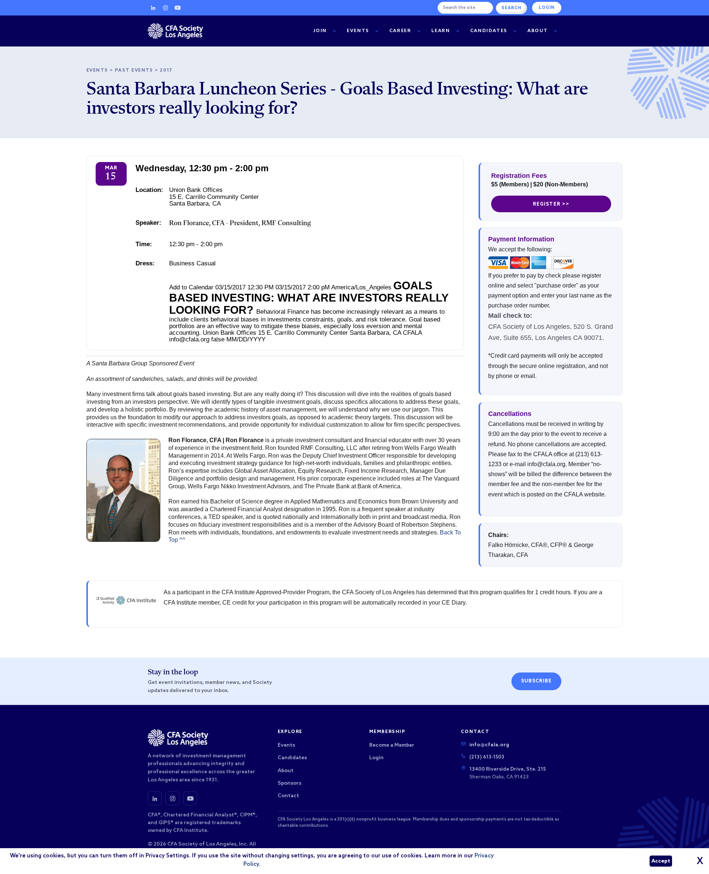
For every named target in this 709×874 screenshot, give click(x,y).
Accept (660, 861)
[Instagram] (165, 7)
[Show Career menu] (419, 31)
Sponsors (289, 783)
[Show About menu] (555, 31)
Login (547, 7)
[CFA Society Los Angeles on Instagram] (172, 798)
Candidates (488, 31)
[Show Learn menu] (457, 31)
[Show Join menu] (334, 31)
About (537, 31)
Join (320, 31)
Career (400, 31)
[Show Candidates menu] (515, 31)
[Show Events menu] (377, 31)
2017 (166, 70)
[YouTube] (177, 7)
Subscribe (536, 681)
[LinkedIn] (153, 7)
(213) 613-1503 (486, 757)
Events (358, 31)
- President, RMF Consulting (240, 223)
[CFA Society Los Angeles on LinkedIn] (155, 798)
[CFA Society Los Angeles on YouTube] (190, 798)
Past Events (134, 70)
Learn (440, 31)
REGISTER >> (551, 204)
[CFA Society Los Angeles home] (175, 31)
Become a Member (391, 745)
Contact (288, 796)
